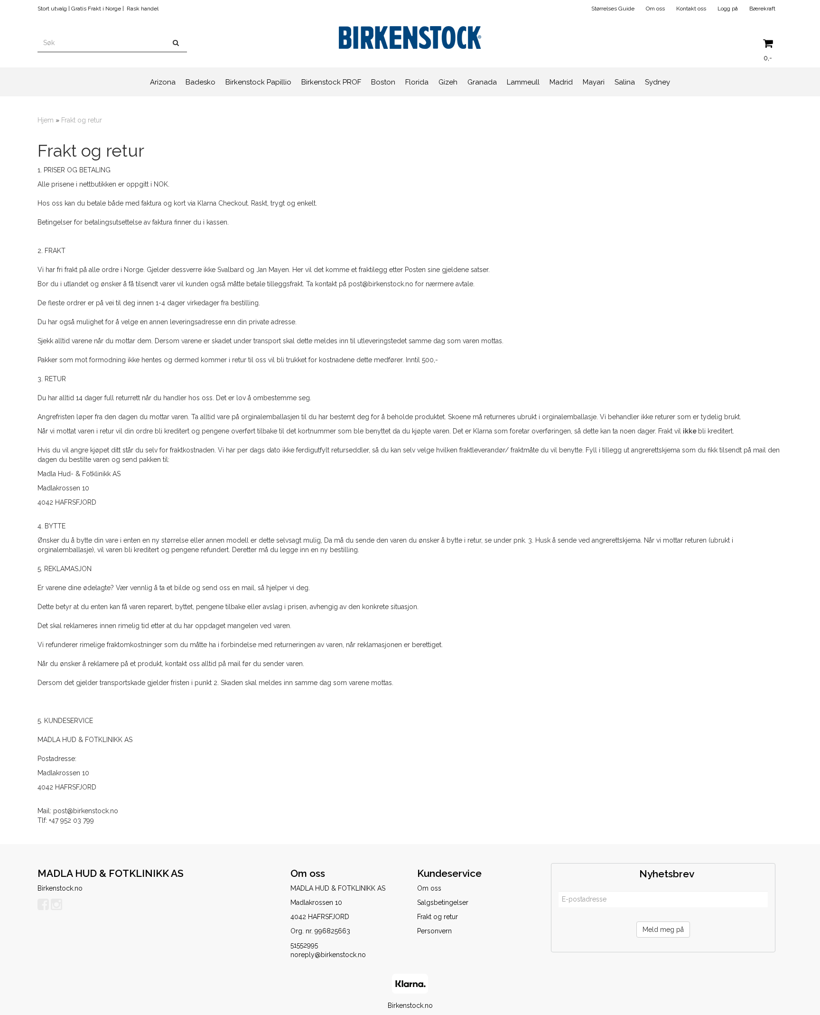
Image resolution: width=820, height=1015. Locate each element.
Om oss (655, 8)
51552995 (304, 945)
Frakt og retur (81, 120)
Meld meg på (663, 929)
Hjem (45, 120)
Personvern (434, 931)
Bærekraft (762, 8)
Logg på (728, 8)
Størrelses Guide (612, 8)
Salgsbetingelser (442, 902)
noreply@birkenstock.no (328, 955)
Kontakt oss (691, 8)
